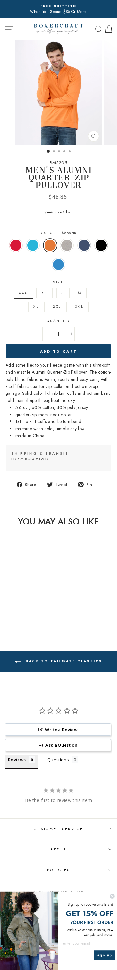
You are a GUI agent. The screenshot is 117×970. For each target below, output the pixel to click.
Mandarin (50, 245)
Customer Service (58, 828)
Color (58, 232)
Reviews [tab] (17, 760)
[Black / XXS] (16, 617)
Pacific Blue (32, 245)
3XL (79, 306)
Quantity (58, 320)
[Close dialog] (112, 896)
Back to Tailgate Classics (63, 661)
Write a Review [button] (61, 729)
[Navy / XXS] (34, 611)
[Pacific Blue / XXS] (12, 611)
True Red (15, 245)
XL (36, 306)
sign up (104, 955)
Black (101, 245)
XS (44, 293)
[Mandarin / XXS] (20, 611)
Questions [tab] (58, 760)
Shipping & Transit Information (40, 456)
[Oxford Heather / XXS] (27, 611)
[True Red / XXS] (5, 611)
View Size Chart (58, 212)
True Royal (58, 264)
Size (58, 282)
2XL (57, 306)
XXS (23, 293)
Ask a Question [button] (61, 745)
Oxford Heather (66, 245)
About (58, 849)
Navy (84, 245)
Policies (58, 869)
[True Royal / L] (23, 617)
